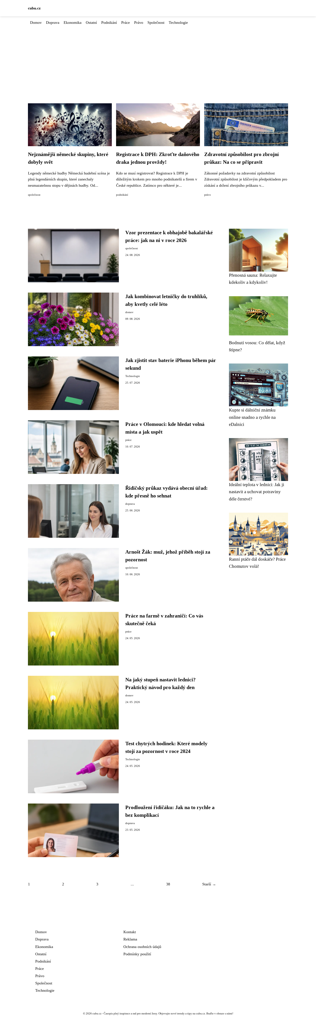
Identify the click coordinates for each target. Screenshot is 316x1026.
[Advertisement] (158, 58)
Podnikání (109, 22)
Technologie (178, 22)
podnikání (122, 194)
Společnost (155, 22)
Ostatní (91, 22)
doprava (130, 503)
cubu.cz (34, 8)
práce (128, 440)
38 (168, 884)
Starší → (209, 884)
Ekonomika (72, 22)
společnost (34, 194)
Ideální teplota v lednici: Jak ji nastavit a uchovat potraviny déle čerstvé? (256, 491)
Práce (125, 22)
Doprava (52, 22)
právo (207, 194)
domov (129, 312)
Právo (138, 22)
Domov (36, 22)
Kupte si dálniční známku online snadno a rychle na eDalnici (252, 417)
